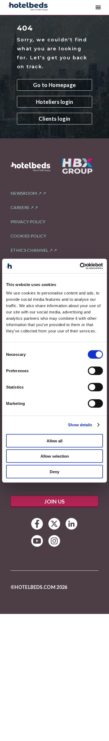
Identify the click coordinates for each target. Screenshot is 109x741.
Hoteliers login (54, 102)
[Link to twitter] (54, 524)
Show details (80, 425)
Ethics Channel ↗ (32, 250)
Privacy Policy (28, 221)
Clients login (54, 118)
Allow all (54, 440)
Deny (54, 471)
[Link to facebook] (37, 524)
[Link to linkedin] (72, 524)
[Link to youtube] (37, 541)
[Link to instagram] (54, 541)
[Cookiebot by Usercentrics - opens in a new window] (80, 266)
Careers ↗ (22, 207)
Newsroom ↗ (26, 193)
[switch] (95, 370)
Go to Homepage (54, 85)
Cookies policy (28, 235)
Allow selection (54, 456)
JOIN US (54, 501)
